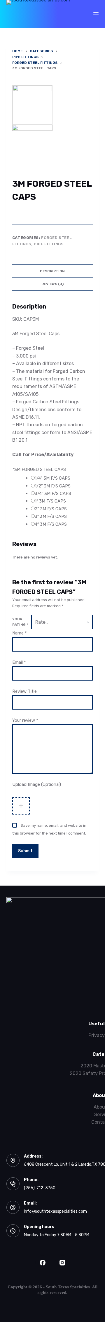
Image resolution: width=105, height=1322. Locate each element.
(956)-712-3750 (39, 1187)
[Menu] (96, 14)
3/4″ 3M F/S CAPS (53, 493)
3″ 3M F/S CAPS (51, 516)
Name (19, 633)
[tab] (52, 270)
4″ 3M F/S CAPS (51, 524)
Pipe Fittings (49, 244)
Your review (25, 720)
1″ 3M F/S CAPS (50, 501)
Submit (25, 850)
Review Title (24, 691)
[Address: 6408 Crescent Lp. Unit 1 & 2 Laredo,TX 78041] (13, 1160)
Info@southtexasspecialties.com (55, 1211)
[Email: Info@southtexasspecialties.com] (13, 1207)
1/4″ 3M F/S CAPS (52, 478)
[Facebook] (42, 1262)
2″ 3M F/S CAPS (51, 509)
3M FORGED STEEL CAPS (39, 469)
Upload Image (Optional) (36, 784)
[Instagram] (62, 1262)
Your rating (20, 622)
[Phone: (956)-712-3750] (13, 1183)
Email (19, 662)
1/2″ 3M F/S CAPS (53, 486)
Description (52, 271)
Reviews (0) (52, 284)
